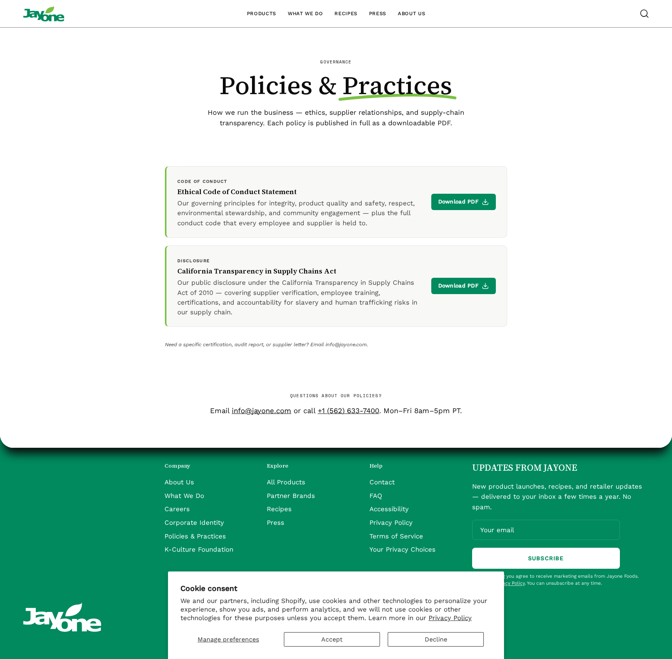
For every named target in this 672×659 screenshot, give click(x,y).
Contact (382, 482)
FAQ (375, 496)
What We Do (184, 496)
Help (375, 466)
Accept (332, 639)
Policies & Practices (195, 536)
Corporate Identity (194, 522)
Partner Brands (291, 496)
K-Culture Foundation (198, 550)
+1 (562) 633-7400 (348, 411)
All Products (286, 482)
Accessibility (389, 509)
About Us (179, 482)
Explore (277, 466)
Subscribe (546, 558)
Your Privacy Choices (402, 550)
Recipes (279, 509)
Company (177, 466)
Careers (177, 509)
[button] (644, 13)
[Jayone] (43, 13)
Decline (436, 639)
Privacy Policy (450, 618)
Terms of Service (396, 536)
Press (275, 522)
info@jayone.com (261, 411)
